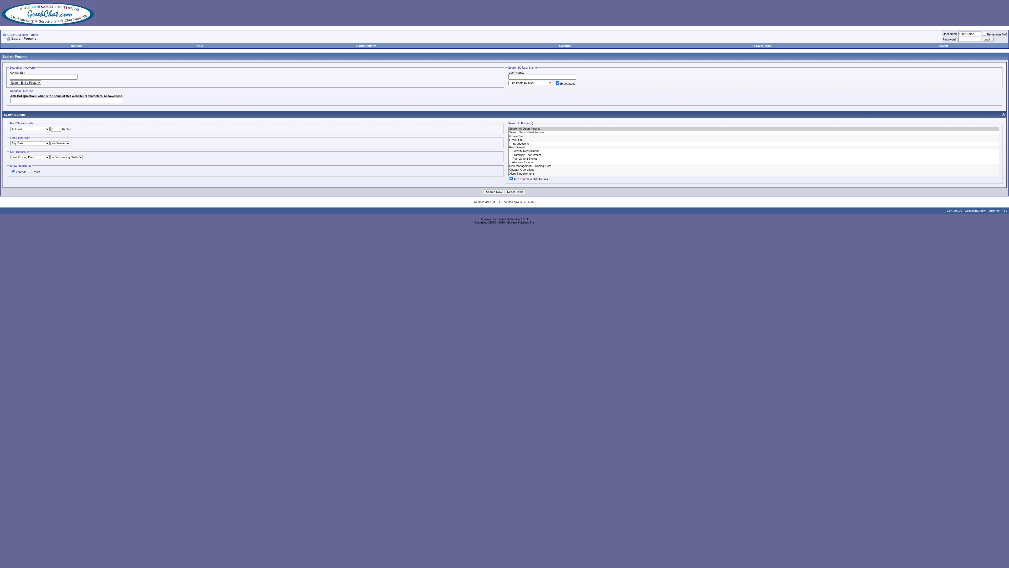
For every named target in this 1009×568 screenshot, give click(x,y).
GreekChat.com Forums (23, 34)
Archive (994, 210)
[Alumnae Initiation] (754, 162)
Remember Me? (997, 34)
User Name (950, 34)
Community (364, 45)
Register (77, 45)
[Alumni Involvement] (754, 174)
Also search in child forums (531, 179)
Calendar (565, 45)
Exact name (567, 83)
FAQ (200, 45)
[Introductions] (754, 144)
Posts (36, 172)
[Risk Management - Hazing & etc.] (754, 166)
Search (943, 45)
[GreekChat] (754, 136)
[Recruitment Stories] (754, 159)
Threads (21, 172)
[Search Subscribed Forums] (754, 132)
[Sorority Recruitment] (754, 151)
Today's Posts (761, 45)
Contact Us (954, 210)
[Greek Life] (754, 140)
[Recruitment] (754, 147)
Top (1004, 210)
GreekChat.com (975, 210)
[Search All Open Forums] (754, 129)
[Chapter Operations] (754, 170)
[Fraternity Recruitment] (754, 155)
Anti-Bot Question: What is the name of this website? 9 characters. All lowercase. (66, 96)
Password (949, 39)
